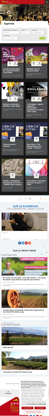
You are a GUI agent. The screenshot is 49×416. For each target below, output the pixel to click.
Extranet (8, 393)
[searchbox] (11, 38)
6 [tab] (42, 239)
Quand (23, 30)
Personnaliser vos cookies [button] (33, 411)
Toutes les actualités (8, 322)
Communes (7, 35)
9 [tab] (46, 239)
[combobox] (38, 32)
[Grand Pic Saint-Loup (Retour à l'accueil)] (25, 2)
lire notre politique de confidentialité (36, 404)
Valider (42, 38)
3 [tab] (38, 239)
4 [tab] (39, 239)
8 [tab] (45, 239)
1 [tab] (35, 239)
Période (34, 30)
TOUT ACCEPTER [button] (27, 407)
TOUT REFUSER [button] (40, 407)
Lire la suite (6, 238)
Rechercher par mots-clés (10, 30)
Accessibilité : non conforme (12, 383)
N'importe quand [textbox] (37, 32)
